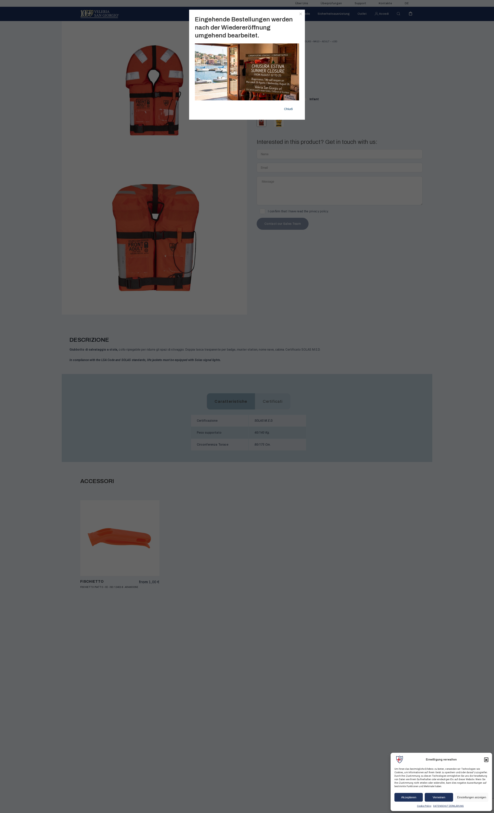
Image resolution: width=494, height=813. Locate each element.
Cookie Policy (424, 806)
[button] (486, 759)
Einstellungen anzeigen (471, 797)
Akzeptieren (408, 797)
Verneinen (439, 797)
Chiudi (288, 109)
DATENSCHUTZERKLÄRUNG (448, 806)
